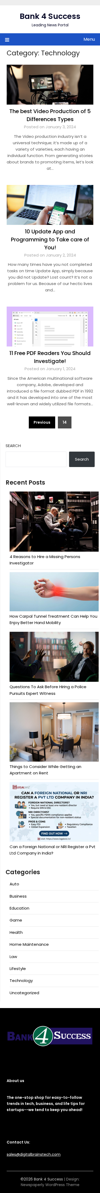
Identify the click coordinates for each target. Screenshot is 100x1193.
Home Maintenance (29, 944)
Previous (42, 422)
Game (16, 920)
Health (16, 932)
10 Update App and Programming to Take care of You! (50, 239)
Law (13, 956)
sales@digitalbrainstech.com (34, 1154)
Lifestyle (18, 968)
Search (13, 445)
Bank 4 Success (50, 16)
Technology (21, 980)
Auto (14, 884)
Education (19, 908)
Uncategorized (24, 993)
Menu (89, 39)
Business (18, 896)
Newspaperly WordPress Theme (50, 1184)
